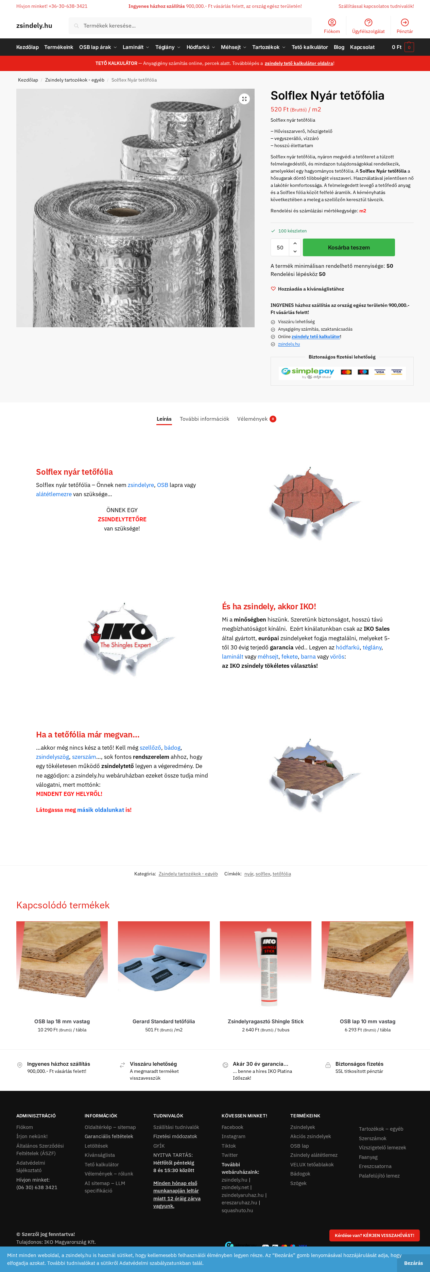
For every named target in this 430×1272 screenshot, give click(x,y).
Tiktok (229, 1146)
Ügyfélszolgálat (368, 31)
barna (308, 656)
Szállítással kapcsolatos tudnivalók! (376, 6)
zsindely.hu (34, 25)
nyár (248, 874)
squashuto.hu (237, 1210)
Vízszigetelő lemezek (382, 1147)
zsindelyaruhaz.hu (243, 1195)
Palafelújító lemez (379, 1175)
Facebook (232, 1127)
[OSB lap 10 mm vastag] (367, 967)
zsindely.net (235, 1187)
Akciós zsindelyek (310, 1136)
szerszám (84, 757)
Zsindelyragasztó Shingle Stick (266, 1021)
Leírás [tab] (164, 418)
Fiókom (332, 31)
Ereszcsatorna (375, 1166)
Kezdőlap (28, 80)
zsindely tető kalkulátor (316, 336)
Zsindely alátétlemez (314, 1155)
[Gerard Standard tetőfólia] (164, 967)
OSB (162, 485)
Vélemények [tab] (255, 418)
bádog (172, 747)
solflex (263, 874)
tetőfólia (282, 874)
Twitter (230, 1155)
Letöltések (96, 1146)
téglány (372, 647)
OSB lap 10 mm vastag (367, 1021)
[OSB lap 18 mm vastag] (62, 967)
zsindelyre (141, 485)
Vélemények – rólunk (109, 1173)
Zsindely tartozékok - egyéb (74, 80)
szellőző (150, 747)
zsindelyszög (52, 757)
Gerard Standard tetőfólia (164, 1021)
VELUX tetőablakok (312, 1164)
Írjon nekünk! (32, 1136)
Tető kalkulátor (102, 1164)
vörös (337, 656)
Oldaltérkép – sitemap (110, 1127)
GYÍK (159, 1146)
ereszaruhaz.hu (239, 1202)
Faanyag (368, 1157)
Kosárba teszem (349, 247)
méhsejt (268, 656)
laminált (232, 656)
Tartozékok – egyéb (381, 1129)
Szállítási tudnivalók (176, 1127)
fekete (289, 656)
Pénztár (405, 31)
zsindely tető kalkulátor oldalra (299, 63)
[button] (403, 47)
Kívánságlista (100, 1155)
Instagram (233, 1136)
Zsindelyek (302, 1127)
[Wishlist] (97, 931)
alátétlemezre (54, 494)
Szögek (298, 1183)
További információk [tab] (204, 418)
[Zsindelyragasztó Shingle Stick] (266, 967)
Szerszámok (372, 1138)
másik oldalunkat (100, 810)
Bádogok (300, 1173)
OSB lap (299, 1146)
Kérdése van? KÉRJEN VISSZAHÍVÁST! (374, 1235)
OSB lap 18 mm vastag (62, 1021)
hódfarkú (348, 647)
